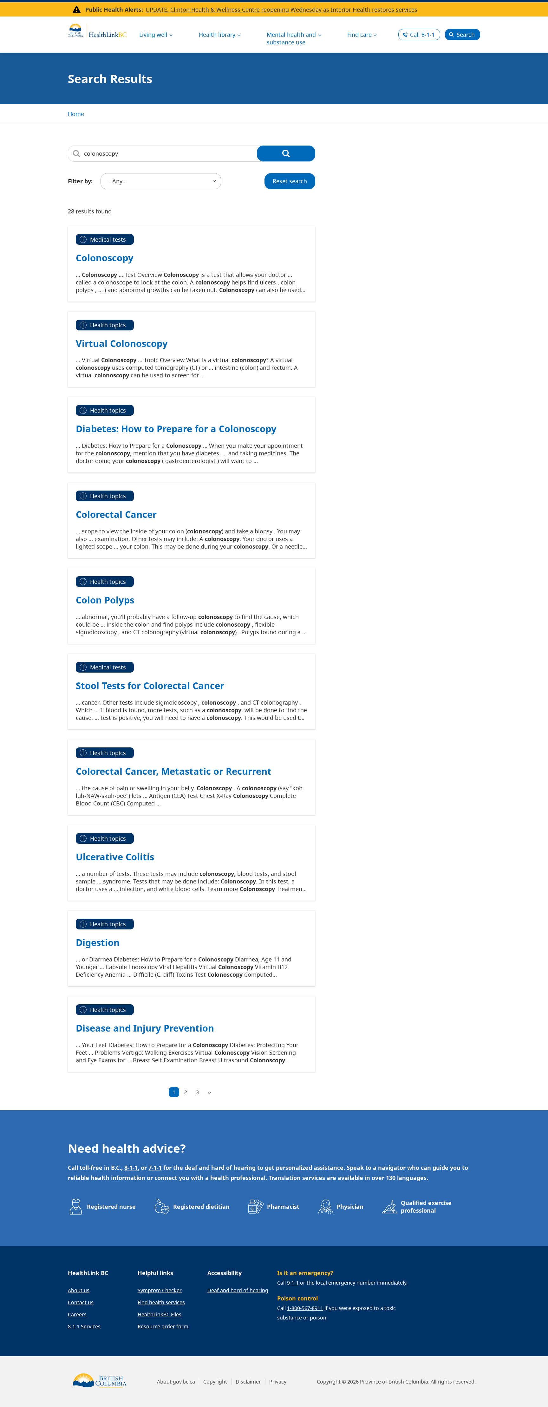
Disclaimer (248, 1381)
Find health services (161, 1302)
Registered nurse (111, 1206)
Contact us (81, 1302)
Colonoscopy (105, 257)
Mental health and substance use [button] (291, 38)
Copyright (215, 1381)
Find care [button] (359, 34)
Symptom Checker (160, 1290)
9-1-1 (293, 1282)
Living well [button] (153, 34)
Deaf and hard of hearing (237, 1290)
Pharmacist (283, 1206)
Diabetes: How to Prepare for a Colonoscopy (176, 428)
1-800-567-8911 (305, 1308)
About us (78, 1290)
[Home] (97, 29)
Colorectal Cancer (116, 514)
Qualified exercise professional (426, 1206)
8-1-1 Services (84, 1326)
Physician (350, 1206)
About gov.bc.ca (176, 1381)
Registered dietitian (201, 1206)
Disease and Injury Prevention (145, 1028)
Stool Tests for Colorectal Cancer (150, 685)
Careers (77, 1314)
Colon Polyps (105, 600)
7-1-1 (155, 1167)
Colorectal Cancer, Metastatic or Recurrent (173, 771)
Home (76, 114)
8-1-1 (422, 34)
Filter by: (80, 181)
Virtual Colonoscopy (122, 343)
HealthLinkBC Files (159, 1314)
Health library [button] (217, 34)
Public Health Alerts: (114, 9)
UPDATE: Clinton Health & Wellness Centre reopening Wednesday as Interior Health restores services (281, 9)
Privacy (277, 1381)
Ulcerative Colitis (115, 856)
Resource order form (163, 1326)
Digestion (98, 942)
